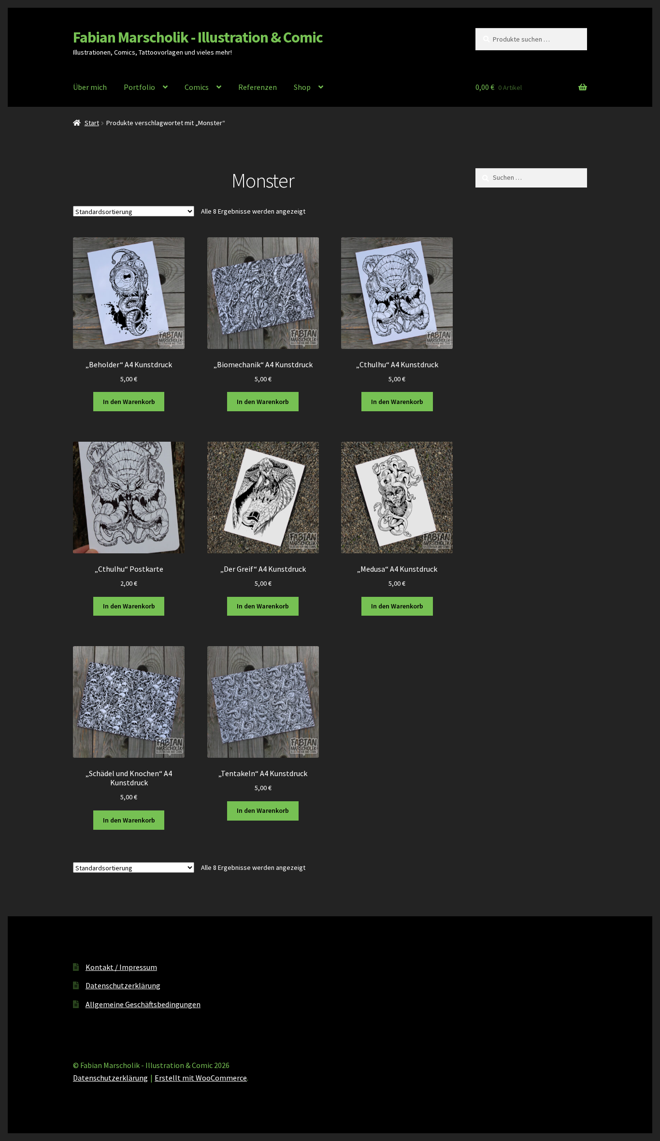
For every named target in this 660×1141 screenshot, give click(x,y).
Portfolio (139, 87)
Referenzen (257, 87)
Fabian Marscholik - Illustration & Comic (198, 37)
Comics (197, 87)
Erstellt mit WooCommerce (201, 1078)
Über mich (90, 87)
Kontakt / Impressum (121, 967)
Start (92, 122)
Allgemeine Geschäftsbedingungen (143, 1004)
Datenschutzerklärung (123, 985)
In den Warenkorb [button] (129, 401)
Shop (302, 87)
